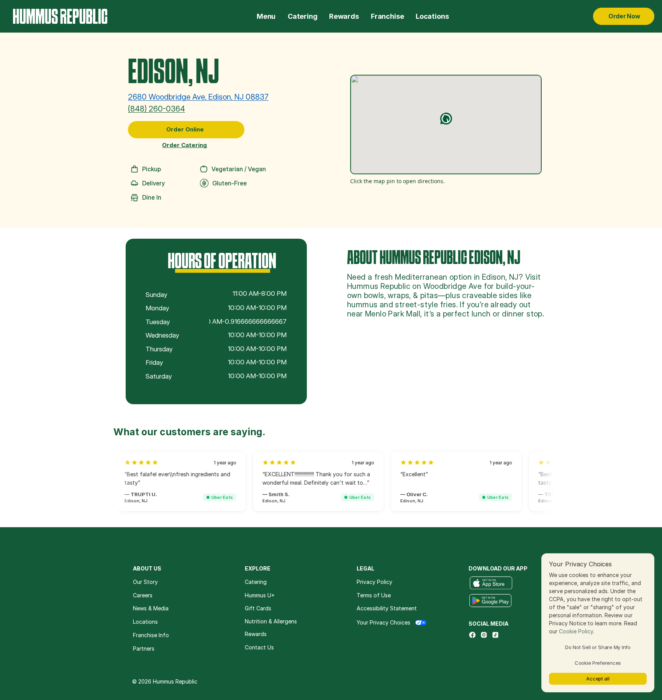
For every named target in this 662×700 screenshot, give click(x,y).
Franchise (387, 16)
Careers (142, 595)
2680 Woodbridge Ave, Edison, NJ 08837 (198, 97)
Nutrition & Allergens (271, 621)
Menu (266, 16)
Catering (303, 16)
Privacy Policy (374, 582)
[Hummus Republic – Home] (60, 16)
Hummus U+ (260, 595)
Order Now (624, 16)
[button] (446, 119)
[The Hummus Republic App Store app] (491, 583)
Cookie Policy (576, 631)
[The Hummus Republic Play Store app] (490, 601)
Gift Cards (258, 608)
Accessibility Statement (387, 608)
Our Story (145, 582)
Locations (432, 16)
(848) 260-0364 (156, 108)
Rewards (344, 16)
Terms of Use (374, 595)
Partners (143, 648)
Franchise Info (151, 635)
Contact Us (259, 647)
